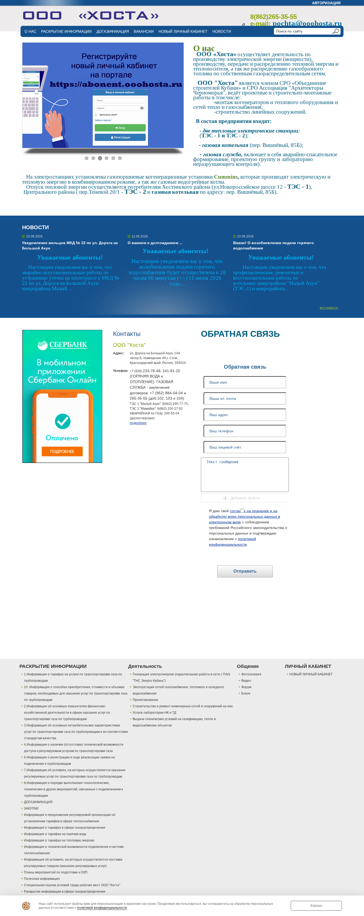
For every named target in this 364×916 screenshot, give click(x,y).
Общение (248, 666)
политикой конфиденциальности (102, 908)
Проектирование (145, 700)
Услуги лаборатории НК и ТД (154, 712)
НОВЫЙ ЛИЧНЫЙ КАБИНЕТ (183, 31)
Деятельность (145, 666)
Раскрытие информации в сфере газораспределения (64, 891)
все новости (329, 308)
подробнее (138, 423)
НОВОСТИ (221, 31)
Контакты (126, 333)
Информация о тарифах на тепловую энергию (59, 840)
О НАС (30, 31)
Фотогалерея (251, 674)
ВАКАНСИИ (144, 31)
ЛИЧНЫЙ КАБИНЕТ (308, 666)
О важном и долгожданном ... (155, 243)
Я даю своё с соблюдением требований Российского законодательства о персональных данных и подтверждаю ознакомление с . (248, 528)
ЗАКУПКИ (31, 808)
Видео (246, 681)
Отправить (245, 571)
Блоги (245, 693)
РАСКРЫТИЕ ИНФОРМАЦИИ (66, 31)
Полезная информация (42, 879)
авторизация (326, 3)
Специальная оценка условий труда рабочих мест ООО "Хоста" (72, 885)
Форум (246, 687)
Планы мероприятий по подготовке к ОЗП (55, 872)
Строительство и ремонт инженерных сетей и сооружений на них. (183, 706)
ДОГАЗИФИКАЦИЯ (112, 31)
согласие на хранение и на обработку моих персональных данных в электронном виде (244, 516)
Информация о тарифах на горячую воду (55, 834)
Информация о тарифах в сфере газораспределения (64, 827)
